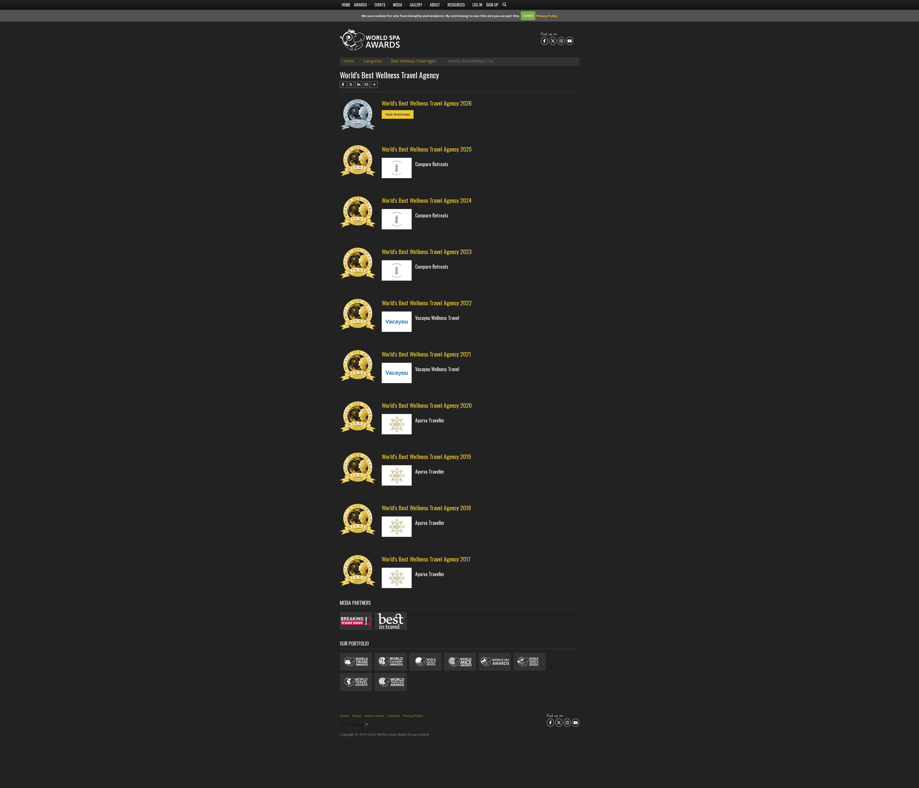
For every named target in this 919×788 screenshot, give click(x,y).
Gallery (416, 5)
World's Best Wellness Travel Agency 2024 (426, 200)
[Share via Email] (367, 84)
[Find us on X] (552, 41)
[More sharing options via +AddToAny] (374, 84)
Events (380, 5)
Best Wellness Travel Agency (415, 61)
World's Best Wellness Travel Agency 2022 (427, 302)
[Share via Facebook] (343, 84)
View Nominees (397, 114)
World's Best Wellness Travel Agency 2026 (427, 103)
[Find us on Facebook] (544, 41)
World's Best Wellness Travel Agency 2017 (426, 559)
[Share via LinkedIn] (359, 84)
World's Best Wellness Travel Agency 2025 (426, 149)
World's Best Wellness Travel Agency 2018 (426, 507)
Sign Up (492, 5)
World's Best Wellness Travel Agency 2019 (426, 456)
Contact (393, 715)
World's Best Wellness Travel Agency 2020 (427, 405)
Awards (361, 5)
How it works (374, 715)
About (435, 5)
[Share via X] (351, 84)
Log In (477, 5)
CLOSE (528, 15)
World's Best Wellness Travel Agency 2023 (427, 251)
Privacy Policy (546, 15)
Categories (372, 61)
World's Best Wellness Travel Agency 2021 (426, 354)
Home (346, 5)
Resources (457, 5)
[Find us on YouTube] (569, 41)
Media (398, 5)
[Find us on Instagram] (561, 41)
